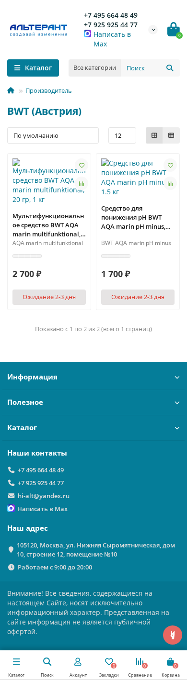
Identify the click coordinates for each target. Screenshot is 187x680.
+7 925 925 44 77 (111, 24)
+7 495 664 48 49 (111, 15)
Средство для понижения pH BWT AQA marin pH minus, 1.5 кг (133, 217)
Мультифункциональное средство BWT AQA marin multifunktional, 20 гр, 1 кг (48, 225)
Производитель (48, 90)
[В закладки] (81, 165)
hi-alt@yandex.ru (44, 495)
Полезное (25, 402)
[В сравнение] (81, 183)
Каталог (22, 428)
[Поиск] (169, 68)
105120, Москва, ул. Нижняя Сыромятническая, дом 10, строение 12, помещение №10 (96, 549)
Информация (32, 377)
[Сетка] (154, 135)
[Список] (171, 135)
